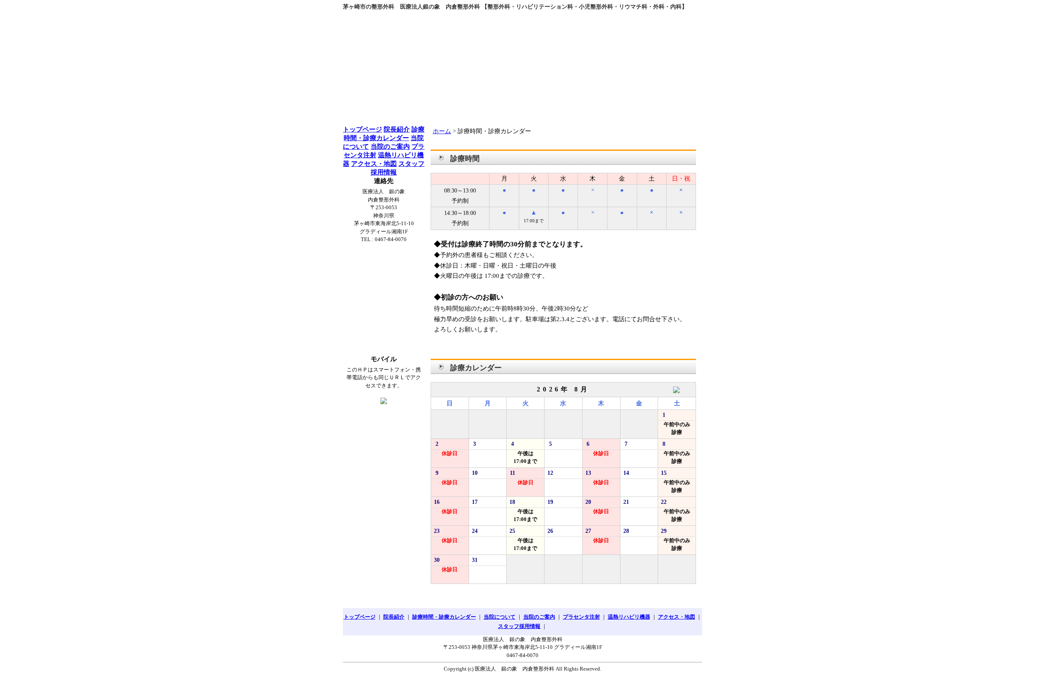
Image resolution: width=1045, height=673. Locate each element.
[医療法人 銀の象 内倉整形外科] (522, 65)
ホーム (442, 131)
